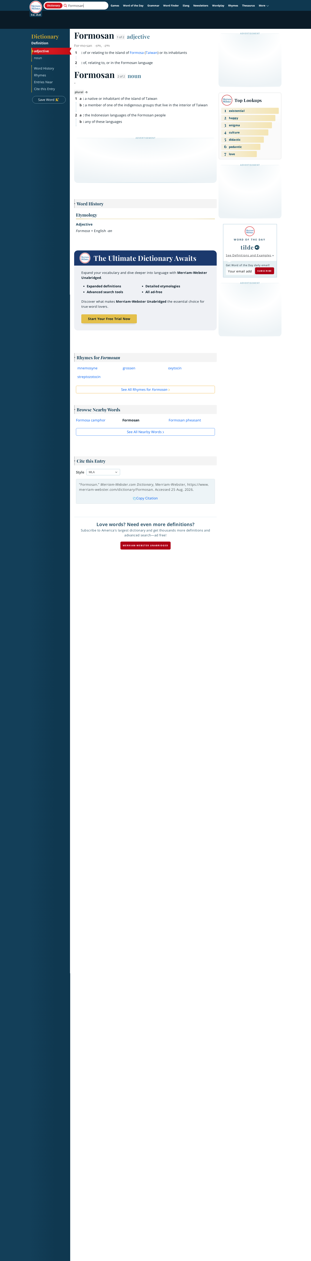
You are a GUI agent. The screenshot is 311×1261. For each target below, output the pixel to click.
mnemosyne (87, 368)
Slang (186, 5)
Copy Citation (147, 498)
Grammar (153, 5)
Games (115, 5)
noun (134, 75)
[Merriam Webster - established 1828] (36, 4)
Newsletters (200, 5)
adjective (138, 36)
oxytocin (175, 368)
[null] (257, 247)
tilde (247, 247)
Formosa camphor (90, 420)
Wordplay (218, 5)
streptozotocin (89, 376)
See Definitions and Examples (248, 255)
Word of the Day (133, 5)
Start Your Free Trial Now (109, 319)
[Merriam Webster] (249, 231)
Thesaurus (248, 5)
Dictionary (45, 36)
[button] (264, 5)
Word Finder (171, 5)
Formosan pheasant (185, 420)
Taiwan (151, 52)
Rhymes (233, 5)
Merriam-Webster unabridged (145, 545)
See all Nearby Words (144, 432)
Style (80, 472)
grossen (129, 368)
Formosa (137, 52)
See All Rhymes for (144, 389)
